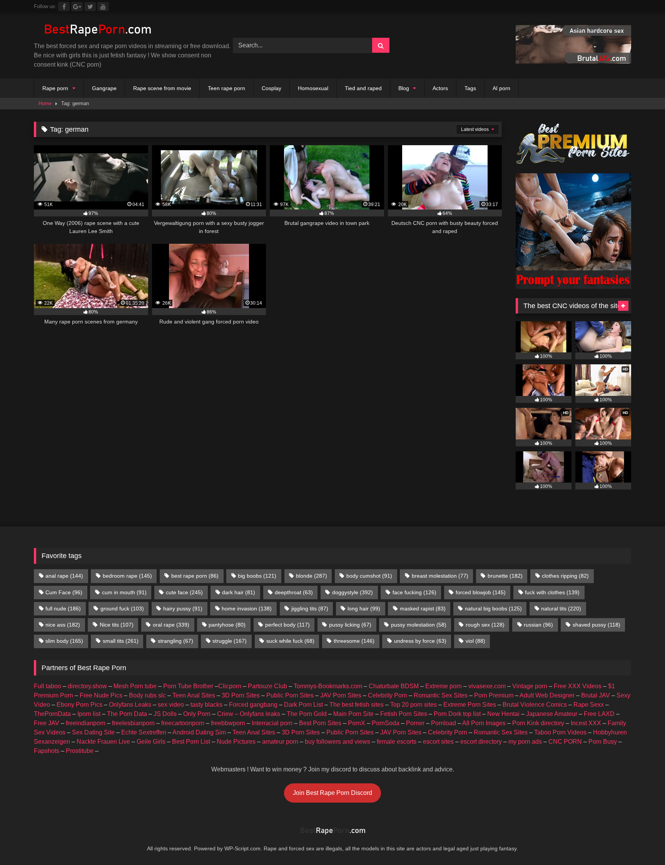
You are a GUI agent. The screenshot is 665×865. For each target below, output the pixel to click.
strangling (175, 641)
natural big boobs (493, 608)
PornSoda (385, 723)
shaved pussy (596, 625)
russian (538, 625)
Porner (415, 723)
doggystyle (352, 592)
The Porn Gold (307, 714)
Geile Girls (151, 741)
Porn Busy (602, 741)
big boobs (257, 576)
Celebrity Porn (387, 695)
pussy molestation (418, 625)
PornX (356, 723)
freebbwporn (228, 723)
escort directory (481, 741)
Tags (470, 88)
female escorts (396, 741)
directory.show (87, 686)
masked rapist (423, 608)
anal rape (64, 576)
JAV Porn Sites (340, 695)
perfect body (287, 625)
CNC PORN (565, 741)
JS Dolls (165, 714)
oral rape (171, 625)
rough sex (485, 625)
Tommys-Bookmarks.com (328, 686)
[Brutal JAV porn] (573, 61)
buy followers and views (337, 741)
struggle (229, 641)
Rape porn (55, 88)
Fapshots (46, 751)
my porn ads (525, 741)
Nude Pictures (236, 741)
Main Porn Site (353, 714)
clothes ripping (565, 576)
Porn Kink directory (538, 723)
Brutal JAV (595, 695)
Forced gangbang (253, 704)
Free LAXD (599, 714)
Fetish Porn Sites (403, 714)
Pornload (443, 723)
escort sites (438, 741)
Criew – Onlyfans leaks (248, 714)
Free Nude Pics (101, 695)
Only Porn (197, 714)
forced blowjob (481, 592)
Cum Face (63, 592)
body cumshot (369, 576)
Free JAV (46, 723)
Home (45, 103)
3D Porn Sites (241, 695)
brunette (505, 576)
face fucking (414, 592)
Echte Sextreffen (143, 732)
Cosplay (271, 88)
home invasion (247, 608)
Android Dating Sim (199, 732)
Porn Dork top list (457, 714)
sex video (171, 704)
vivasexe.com (487, 686)
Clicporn (229, 686)
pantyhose (227, 625)
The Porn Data (127, 714)
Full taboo (47, 686)
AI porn (501, 88)
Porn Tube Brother (188, 686)
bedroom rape (127, 576)
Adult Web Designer (547, 695)
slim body (64, 641)
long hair (364, 608)
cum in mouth (124, 592)
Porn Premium (493, 695)
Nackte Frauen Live (103, 741)
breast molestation (440, 576)
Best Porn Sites (320, 723)
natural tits (561, 608)
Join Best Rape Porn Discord (332, 793)
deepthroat (294, 592)
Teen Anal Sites (193, 695)
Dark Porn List (303, 704)
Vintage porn (529, 686)
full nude (63, 608)
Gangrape (104, 88)
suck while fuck (290, 641)
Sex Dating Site (93, 732)
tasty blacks (206, 704)
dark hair (238, 592)
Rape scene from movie (162, 88)
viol (475, 641)
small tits (121, 641)
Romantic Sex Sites (441, 695)
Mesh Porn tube (135, 686)
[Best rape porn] (97, 30)
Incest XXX (586, 723)
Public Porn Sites (290, 695)
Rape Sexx (588, 704)
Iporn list (88, 714)
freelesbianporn (133, 723)
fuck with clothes (552, 592)
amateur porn (280, 741)
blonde (311, 576)
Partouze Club (267, 686)
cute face (184, 592)
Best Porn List (191, 741)
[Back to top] (641, 842)
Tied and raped (363, 88)
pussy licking (350, 625)
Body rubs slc (147, 695)
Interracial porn (272, 723)
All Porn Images (484, 723)
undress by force (420, 641)
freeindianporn (85, 723)
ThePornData (52, 714)
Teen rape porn (226, 88)
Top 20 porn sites (413, 704)
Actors (440, 88)
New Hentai (503, 714)
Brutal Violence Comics (535, 704)
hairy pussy (182, 608)
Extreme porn (443, 686)
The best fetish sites (356, 704)
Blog (403, 88)
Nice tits (117, 625)
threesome (354, 641)
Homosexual (313, 88)
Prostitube (80, 751)
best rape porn (195, 576)
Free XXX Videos (578, 686)
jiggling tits (309, 608)
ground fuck (122, 608)
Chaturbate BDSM (394, 686)
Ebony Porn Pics (79, 704)
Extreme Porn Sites (469, 704)
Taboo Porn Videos (560, 732)
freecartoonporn (182, 723)
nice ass (62, 625)
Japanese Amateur (551, 714)
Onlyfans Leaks (130, 704)
